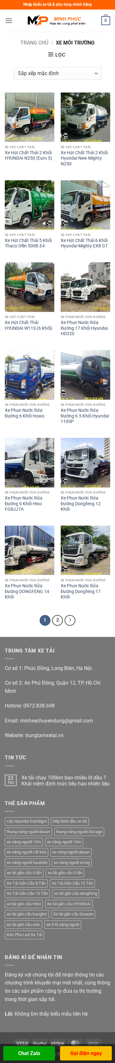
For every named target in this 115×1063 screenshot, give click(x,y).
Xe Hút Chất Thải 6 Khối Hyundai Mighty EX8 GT (84, 243)
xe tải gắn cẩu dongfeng (75, 893)
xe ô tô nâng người (62, 924)
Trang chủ (34, 43)
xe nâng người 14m (64, 841)
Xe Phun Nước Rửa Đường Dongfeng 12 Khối (81, 503)
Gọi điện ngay (86, 1053)
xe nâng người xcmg (72, 862)
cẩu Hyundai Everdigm (27, 821)
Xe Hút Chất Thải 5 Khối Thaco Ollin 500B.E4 (28, 243)
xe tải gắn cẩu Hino (24, 903)
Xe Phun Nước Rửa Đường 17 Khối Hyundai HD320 (84, 328)
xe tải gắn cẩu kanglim (27, 914)
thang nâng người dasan (28, 831)
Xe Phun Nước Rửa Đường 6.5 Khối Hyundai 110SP (85, 416)
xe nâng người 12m (24, 841)
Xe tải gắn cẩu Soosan (73, 914)
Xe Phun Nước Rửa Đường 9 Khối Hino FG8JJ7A (23, 503)
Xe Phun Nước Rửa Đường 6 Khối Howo (24, 413)
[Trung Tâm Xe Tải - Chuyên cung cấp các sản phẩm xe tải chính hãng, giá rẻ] (57, 21)
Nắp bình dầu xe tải (70, 821)
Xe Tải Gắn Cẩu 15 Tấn (27, 893)
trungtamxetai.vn (44, 735)
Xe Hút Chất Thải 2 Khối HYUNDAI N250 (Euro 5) (28, 155)
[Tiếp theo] (70, 620)
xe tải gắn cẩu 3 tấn (24, 872)
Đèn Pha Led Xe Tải (24, 934)
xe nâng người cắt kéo (26, 852)
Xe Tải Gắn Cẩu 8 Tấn (26, 883)
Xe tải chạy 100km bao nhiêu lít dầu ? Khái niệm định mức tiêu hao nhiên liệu (65, 781)
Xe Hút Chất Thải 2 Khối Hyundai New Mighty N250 (84, 158)
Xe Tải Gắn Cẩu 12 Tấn (72, 883)
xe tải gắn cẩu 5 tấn (65, 872)
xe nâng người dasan (71, 852)
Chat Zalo (29, 1053)
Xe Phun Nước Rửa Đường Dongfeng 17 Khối (81, 591)
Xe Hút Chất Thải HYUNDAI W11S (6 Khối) (28, 325)
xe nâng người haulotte (27, 862)
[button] (8, 20)
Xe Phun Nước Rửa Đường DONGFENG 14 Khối (27, 591)
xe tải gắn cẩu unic (23, 924)
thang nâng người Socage (79, 831)
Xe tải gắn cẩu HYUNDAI (69, 903)
